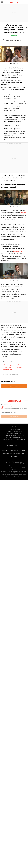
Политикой (6, 408)
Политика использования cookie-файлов (14, 435)
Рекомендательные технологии (14, 437)
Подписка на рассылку (7, 404)
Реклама (17, 429)
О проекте (11, 429)
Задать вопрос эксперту (9, 439)
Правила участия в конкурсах (14, 433)
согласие (7, 406)
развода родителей (18, 251)
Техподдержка (21, 439)
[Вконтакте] (12, 426)
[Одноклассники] (15, 426)
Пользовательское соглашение (14, 431)
